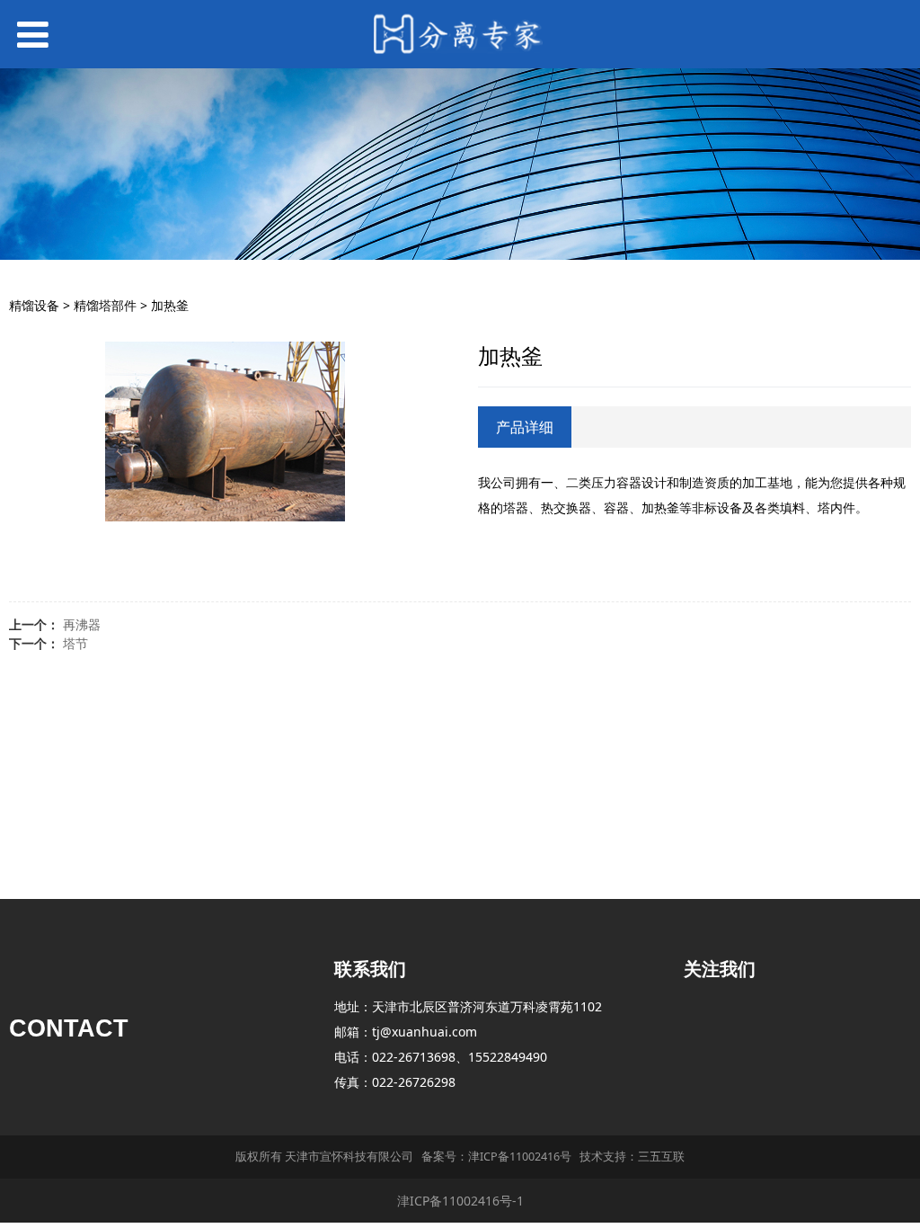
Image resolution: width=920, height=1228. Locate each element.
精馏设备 (34, 305)
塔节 (75, 643)
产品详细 (524, 427)
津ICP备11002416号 (519, 1156)
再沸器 (82, 624)
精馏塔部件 (105, 305)
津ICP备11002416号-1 (460, 1200)
